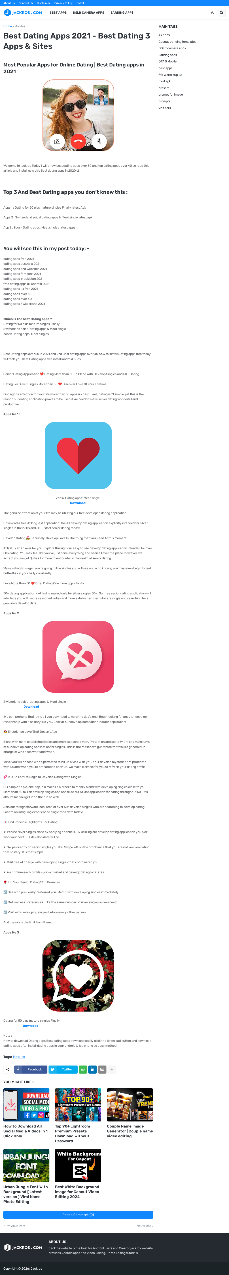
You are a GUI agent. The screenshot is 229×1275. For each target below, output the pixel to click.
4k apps (164, 35)
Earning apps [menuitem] (122, 13)
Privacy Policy (63, 3)
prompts (164, 101)
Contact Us (26, 3)
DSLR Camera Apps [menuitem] (88, 13)
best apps (165, 68)
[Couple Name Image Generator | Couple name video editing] (130, 1104)
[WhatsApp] (83, 1070)
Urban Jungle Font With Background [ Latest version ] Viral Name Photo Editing (25, 1194)
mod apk (165, 81)
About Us (9, 3)
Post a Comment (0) (78, 1215)
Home (7, 26)
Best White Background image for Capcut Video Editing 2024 (77, 1192)
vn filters (165, 108)
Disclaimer (43, 3)
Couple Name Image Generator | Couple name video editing (130, 1131)
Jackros (36, 1269)
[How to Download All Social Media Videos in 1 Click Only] (26, 1104)
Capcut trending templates (177, 42)
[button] (213, 13)
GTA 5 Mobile (168, 61)
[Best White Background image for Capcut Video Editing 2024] (78, 1165)
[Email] (102, 1070)
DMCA (80, 3)
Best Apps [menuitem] (58, 13)
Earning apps (168, 55)
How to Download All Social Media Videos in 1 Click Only (25, 1131)
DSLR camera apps (172, 48)
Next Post (144, 1226)
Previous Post (15, 1226)
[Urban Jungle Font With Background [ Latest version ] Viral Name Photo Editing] (26, 1165)
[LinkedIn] (92, 1070)
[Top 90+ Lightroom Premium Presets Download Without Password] (78, 1104)
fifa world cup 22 (170, 75)
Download (30, 1026)
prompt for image (171, 94)
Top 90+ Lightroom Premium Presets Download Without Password (72, 1133)
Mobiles (20, 26)
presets (164, 88)
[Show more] (112, 1070)
